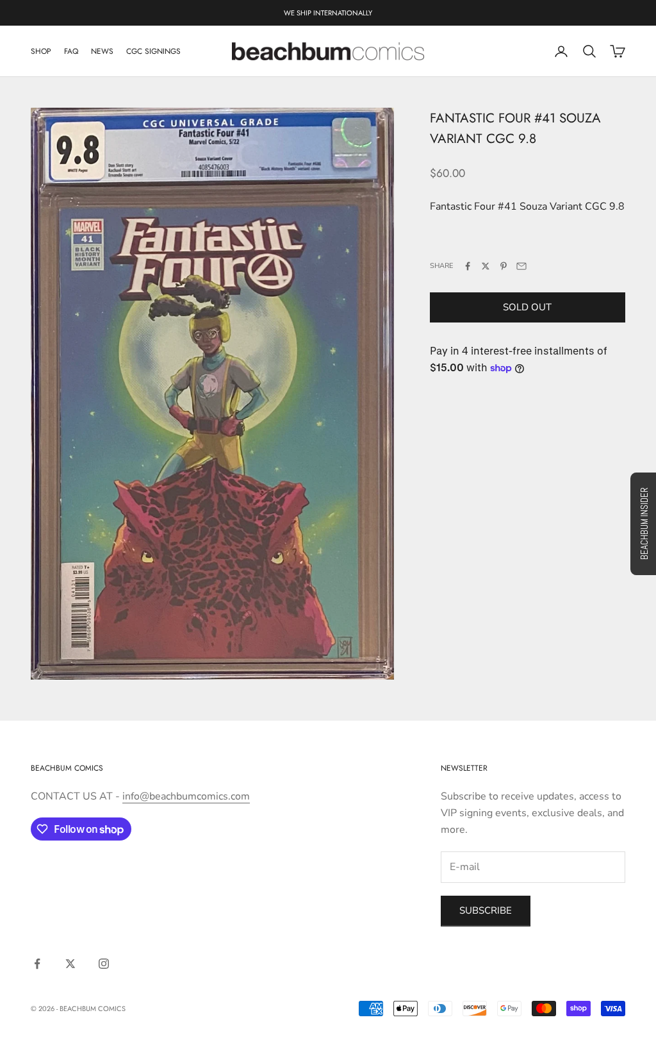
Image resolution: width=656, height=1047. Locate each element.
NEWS (102, 51)
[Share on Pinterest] (503, 266)
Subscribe (485, 910)
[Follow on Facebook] (37, 963)
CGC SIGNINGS (153, 51)
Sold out (527, 307)
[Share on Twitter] (485, 266)
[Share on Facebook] (468, 266)
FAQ (71, 51)
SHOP (41, 51)
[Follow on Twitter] (70, 963)
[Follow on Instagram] (103, 963)
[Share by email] (521, 266)
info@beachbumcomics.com (186, 796)
